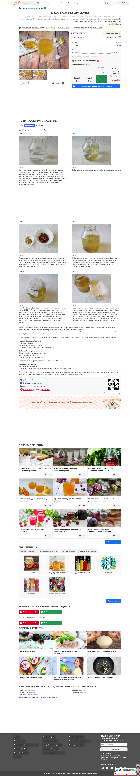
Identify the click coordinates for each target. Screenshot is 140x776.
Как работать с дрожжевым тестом (103, 651)
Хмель (77, 52)
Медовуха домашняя (57, 573)
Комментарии (51, 27)
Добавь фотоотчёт (29, 612)
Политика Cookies (20, 749)
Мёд (76, 46)
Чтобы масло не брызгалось (100, 678)
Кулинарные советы (50, 741)
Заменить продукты (78, 37)
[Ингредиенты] (138, 766)
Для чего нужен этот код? (112, 393)
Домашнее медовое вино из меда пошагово (34, 500)
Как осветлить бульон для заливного (65, 652)
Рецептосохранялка (52, 3)
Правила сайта (19, 741)
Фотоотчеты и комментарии (79, 741)
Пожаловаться (26, 27)
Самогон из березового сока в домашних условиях (101, 500)
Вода (76, 42)
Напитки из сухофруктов (48, 551)
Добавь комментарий (51, 612)
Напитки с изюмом (68, 551)
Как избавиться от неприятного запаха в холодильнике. (67, 679)
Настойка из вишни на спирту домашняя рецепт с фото (100, 469)
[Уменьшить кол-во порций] (120, 39)
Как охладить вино (28, 651)
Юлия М (118, 24)
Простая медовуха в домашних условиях (67, 500)
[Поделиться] (138, 770)
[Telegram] (134, 770)
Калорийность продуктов (93, 27)
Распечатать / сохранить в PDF (34, 386)
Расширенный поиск (76, 737)
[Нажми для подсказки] (98, 61)
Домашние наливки (82, 573)
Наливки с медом (27, 551)
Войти (124, 3)
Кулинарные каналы (76, 745)
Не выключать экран (113, 33)
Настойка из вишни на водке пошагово (32, 530)
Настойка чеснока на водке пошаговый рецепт (65, 469)
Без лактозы (108, 573)
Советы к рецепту (78, 27)
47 (23, 83)
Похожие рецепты (38, 27)
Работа (70, 3)
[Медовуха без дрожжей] (25, 75)
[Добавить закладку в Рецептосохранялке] (63, 83)
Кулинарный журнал (50, 749)
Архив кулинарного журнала (53, 753)
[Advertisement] (44, 101)
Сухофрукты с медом (88, 551)
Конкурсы (77, 3)
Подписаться (115, 749)
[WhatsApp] (131, 770)
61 (67, 83)
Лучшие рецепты (49, 737)
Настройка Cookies (21, 753)
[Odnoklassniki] (123, 770)
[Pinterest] (128, 770)
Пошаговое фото (64, 27)
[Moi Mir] (125, 770)
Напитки (31, 594)
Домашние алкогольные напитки (57, 595)
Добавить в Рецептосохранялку (34, 380)
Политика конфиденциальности (26, 745)
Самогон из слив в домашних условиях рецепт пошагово (100, 530)
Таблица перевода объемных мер (84, 57)
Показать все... (113, 601)
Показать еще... (113, 542)
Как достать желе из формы (32, 678)
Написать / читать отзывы (32, 383)
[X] (120, 770)
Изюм (77, 49)
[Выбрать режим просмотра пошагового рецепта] (21, 167)
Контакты (17, 757)
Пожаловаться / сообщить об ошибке (36, 389)
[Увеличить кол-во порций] (120, 36)
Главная (17, 737)
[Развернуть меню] (138, 774)
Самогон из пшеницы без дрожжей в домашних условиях (35, 469)
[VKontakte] (117, 770)
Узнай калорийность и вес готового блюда (96, 86)
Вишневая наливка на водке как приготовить (67, 530)
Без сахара (31, 573)
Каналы (63, 3)
